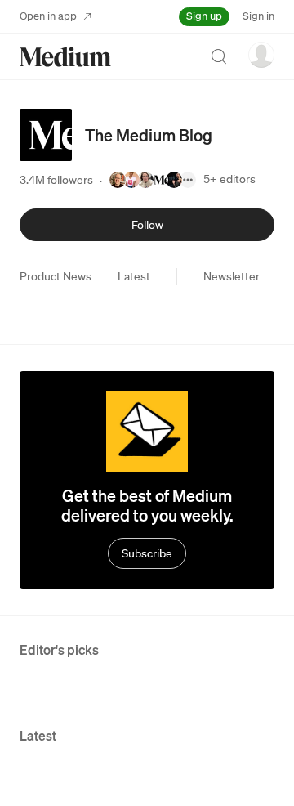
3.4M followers (56, 179)
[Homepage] (65, 57)
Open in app (48, 16)
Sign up (204, 16)
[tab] (55, 276)
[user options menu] (261, 55)
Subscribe (147, 553)
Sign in (258, 16)
